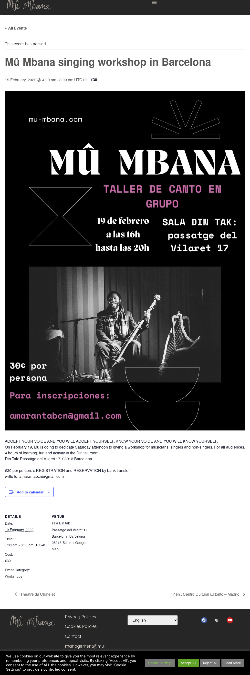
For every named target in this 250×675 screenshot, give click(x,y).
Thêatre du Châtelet (37, 594)
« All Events (16, 28)
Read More (232, 663)
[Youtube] (230, 620)
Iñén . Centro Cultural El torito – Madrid (206, 594)
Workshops (13, 576)
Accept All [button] (188, 663)
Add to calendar (30, 492)
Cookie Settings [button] (160, 663)
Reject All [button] (210, 663)
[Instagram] (217, 620)
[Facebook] (204, 620)
